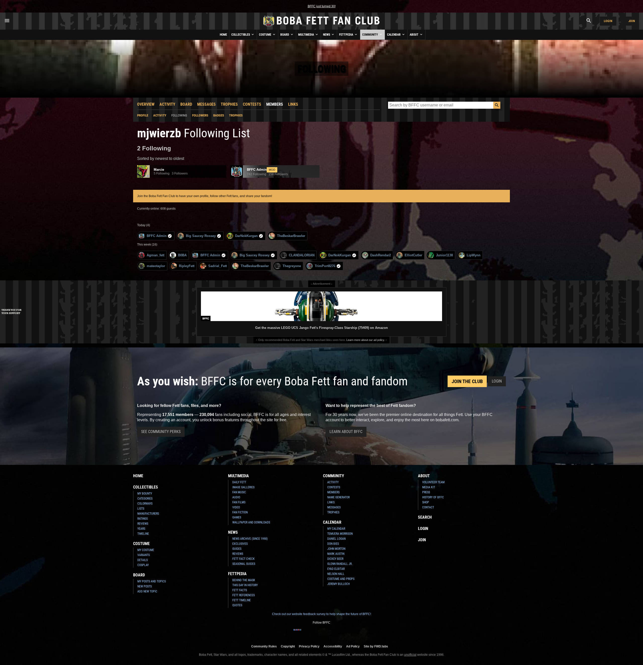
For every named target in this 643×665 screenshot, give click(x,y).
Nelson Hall (335, 574)
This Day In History (245, 585)
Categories (144, 498)
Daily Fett (239, 482)
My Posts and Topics (151, 581)
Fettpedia (346, 34)
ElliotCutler (413, 255)
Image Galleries (243, 487)
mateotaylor (156, 266)
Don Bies (333, 544)
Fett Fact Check (243, 559)
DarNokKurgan (246, 236)
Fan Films (238, 502)
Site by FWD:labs (376, 646)
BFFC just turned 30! (322, 6)
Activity (167, 104)
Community (370, 34)
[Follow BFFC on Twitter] (313, 633)
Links (293, 104)
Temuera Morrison (340, 533)
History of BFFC (433, 497)
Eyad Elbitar (336, 569)
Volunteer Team (433, 482)
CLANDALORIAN (301, 255)
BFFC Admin (157, 236)
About (414, 34)
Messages (206, 104)
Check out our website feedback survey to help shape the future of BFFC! (321, 614)
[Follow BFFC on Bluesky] (346, 633)
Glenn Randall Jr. (339, 564)
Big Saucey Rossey (201, 236)
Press (426, 492)
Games (236, 517)
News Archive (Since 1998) (250, 538)
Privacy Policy (309, 646)
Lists (140, 508)
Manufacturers (148, 513)
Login (608, 21)
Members (274, 104)
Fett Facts (239, 590)
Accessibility (333, 646)
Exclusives (240, 544)
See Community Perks (161, 431)
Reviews (142, 523)
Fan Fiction (240, 512)
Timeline (143, 533)
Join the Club (467, 381)
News (327, 34)
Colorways (144, 503)
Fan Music (239, 492)
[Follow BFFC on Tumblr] (321, 633)
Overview (145, 104)
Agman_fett (155, 255)
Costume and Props (340, 579)
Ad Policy (353, 646)
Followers (200, 115)
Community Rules (264, 646)
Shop (425, 502)
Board (285, 34)
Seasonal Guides (243, 564)
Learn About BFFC (346, 431)
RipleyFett (186, 266)
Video (236, 507)
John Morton (336, 549)
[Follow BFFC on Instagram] (305, 633)
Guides (236, 549)
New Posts (144, 586)
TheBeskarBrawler (291, 236)
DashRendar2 (380, 255)
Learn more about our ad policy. (365, 339)
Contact (428, 507)
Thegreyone (292, 266)
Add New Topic (147, 591)
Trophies (229, 104)
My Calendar (336, 528)
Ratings (142, 518)
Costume (265, 34)
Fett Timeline (241, 600)
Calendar (394, 34)
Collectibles (241, 34)
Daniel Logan (336, 538)
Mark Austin (335, 554)
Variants (143, 555)
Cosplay (143, 565)
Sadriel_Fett (217, 266)
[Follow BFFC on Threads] (338, 633)
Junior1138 (444, 255)
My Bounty (144, 493)
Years (141, 528)
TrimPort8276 (325, 266)
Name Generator (338, 497)
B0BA (182, 255)
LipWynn (473, 255)
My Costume (145, 550)
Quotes (237, 605)
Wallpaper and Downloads (251, 522)
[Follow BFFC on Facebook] (297, 633)
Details (142, 560)
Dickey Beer (335, 559)
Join (631, 21)
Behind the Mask (243, 580)
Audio (236, 497)
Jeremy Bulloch (338, 584)
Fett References (243, 595)
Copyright (288, 646)
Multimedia (306, 34)
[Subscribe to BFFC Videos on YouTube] (330, 633)
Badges (218, 115)
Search (425, 517)
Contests (252, 104)
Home (223, 34)
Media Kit (428, 487)
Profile (142, 115)
